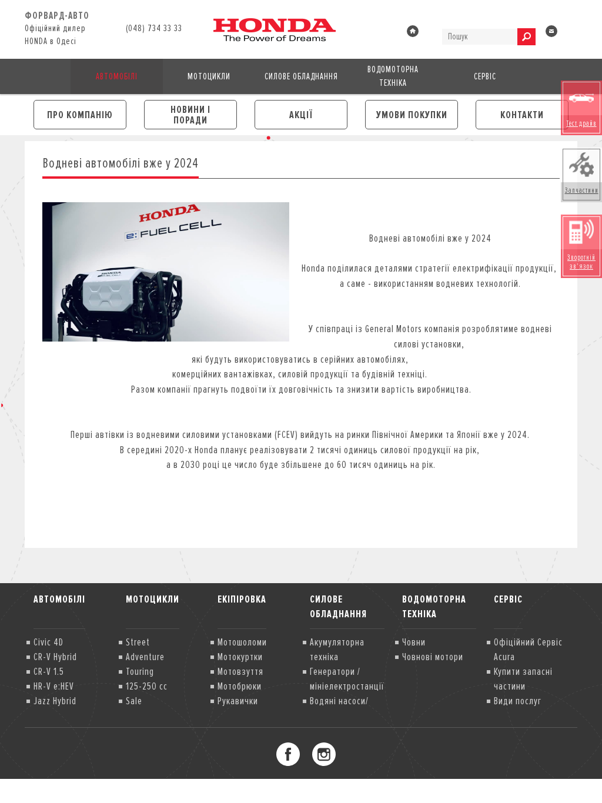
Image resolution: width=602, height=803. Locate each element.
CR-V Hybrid (55, 656)
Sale (134, 700)
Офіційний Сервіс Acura (528, 649)
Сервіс (485, 76)
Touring (140, 671)
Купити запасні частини (523, 678)
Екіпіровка (242, 599)
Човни (414, 641)
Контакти (522, 114)
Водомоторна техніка (393, 76)
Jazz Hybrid (55, 700)
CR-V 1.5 (49, 671)
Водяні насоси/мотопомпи (339, 708)
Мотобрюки (240, 686)
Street (138, 641)
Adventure (145, 656)
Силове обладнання (301, 76)
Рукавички (238, 700)
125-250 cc (147, 686)
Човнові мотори (432, 656)
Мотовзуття (240, 671)
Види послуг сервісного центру (530, 708)
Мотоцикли (209, 76)
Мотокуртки (240, 656)
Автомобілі (117, 76)
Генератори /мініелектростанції (347, 678)
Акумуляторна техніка (337, 649)
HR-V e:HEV (54, 686)
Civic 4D (48, 641)
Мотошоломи (242, 641)
